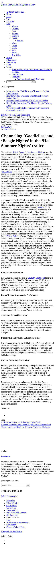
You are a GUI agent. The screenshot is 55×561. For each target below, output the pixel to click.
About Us (10, 501)
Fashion (15, 33)
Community (11, 525)
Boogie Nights (29, 422)
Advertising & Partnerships (17, 522)
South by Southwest (36, 278)
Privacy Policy (12, 503)
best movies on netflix (14, 422)
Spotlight (15, 72)
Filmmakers (11, 60)
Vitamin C (42, 207)
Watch (9, 57)
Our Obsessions (23, 115)
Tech (14, 50)
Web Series (11, 62)
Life (8, 24)
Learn (8, 67)
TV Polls (10, 21)
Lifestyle (4, 115)
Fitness (20, 41)
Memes (15, 26)
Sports (14, 48)
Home (9, 14)
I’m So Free (7, 171)
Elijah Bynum (19, 152)
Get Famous (11, 505)
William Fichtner (13, 236)
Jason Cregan (10, 129)
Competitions (17, 74)
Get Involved (11, 515)
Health (14, 38)
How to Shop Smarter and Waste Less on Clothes (27, 101)
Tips (8, 520)
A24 (3, 422)
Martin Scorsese (40, 425)
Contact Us (11, 508)
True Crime (16, 55)
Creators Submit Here (15, 527)
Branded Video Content (16, 513)
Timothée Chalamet (42, 427)
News (8, 16)
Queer (14, 45)
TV (7, 19)
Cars (14, 31)
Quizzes (15, 29)
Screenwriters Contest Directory (30, 79)
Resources (16, 77)
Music (14, 43)
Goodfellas (12, 425)
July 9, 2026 (6, 127)
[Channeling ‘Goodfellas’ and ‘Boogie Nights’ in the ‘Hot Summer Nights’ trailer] (19, 451)
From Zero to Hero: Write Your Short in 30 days (32, 69)
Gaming (15, 36)
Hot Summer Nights (35, 152)
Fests (8, 65)
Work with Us (12, 510)
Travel (14, 53)
